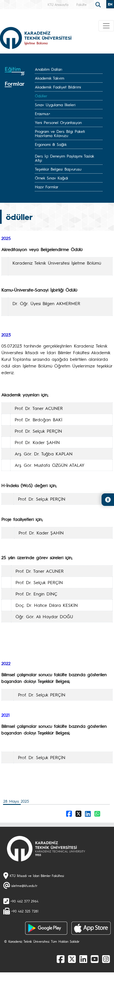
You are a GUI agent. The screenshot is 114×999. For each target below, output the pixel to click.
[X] (72, 959)
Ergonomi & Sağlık (51, 144)
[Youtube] (95, 959)
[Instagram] (106, 959)
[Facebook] (60, 959)
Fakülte (81, 4)
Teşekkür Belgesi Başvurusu (58, 168)
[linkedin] (83, 959)
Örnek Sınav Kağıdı (51, 177)
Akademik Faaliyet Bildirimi (58, 86)
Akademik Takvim (49, 77)
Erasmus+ (42, 113)
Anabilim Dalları (48, 69)
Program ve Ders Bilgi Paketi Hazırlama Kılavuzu (60, 133)
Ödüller (41, 95)
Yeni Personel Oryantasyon (58, 122)
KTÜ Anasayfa (58, 4)
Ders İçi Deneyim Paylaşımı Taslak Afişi (64, 158)
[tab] (14, 71)
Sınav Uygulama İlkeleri (55, 104)
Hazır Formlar (46, 186)
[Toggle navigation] (106, 25)
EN (110, 4)
